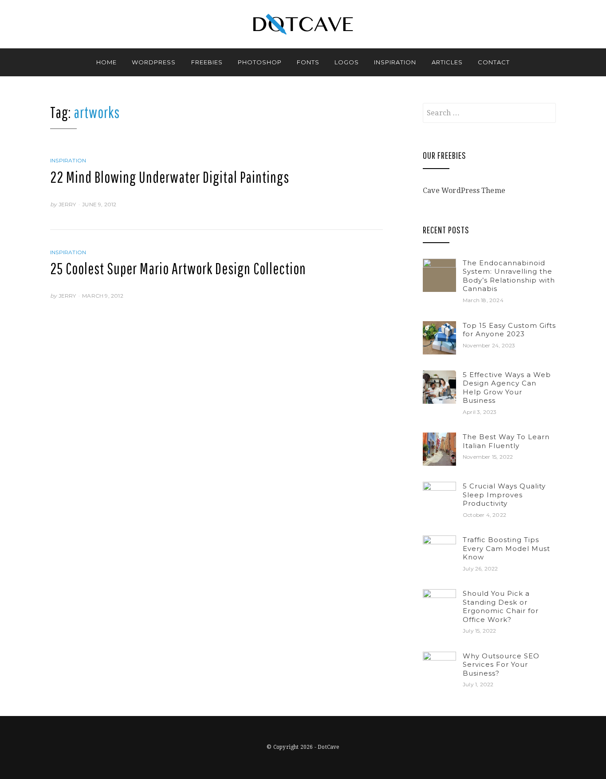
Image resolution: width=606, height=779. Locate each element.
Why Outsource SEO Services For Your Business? (501, 664)
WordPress (154, 62)
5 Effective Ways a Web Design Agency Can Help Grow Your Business (507, 387)
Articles (447, 62)
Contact (494, 62)
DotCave (328, 747)
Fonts (308, 62)
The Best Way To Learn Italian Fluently (506, 441)
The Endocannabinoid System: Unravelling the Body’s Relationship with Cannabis (509, 276)
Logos (346, 62)
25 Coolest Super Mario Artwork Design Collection (178, 268)
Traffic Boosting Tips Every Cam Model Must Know (506, 548)
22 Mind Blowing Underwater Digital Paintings (169, 177)
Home (106, 62)
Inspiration (395, 62)
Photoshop (260, 62)
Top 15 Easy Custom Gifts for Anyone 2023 (509, 329)
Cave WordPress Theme (464, 190)
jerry (67, 204)
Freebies (207, 62)
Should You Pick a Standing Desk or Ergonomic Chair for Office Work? (501, 606)
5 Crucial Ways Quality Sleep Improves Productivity (504, 495)
